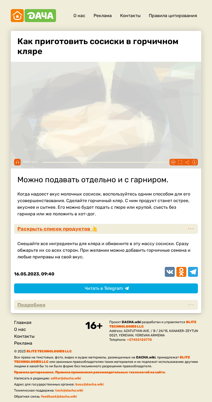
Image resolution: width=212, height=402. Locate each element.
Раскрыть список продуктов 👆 (57, 229)
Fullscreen (180, 162)
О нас (79, 15)
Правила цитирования (173, 15)
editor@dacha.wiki (66, 378)
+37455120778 (139, 340)
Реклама (103, 15)
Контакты (130, 15)
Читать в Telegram (104, 288)
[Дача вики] (33, 15)
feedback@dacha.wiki (59, 396)
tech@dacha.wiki (69, 390)
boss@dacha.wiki (89, 384)
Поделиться (187, 162)
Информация (194, 162)
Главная (22, 322)
